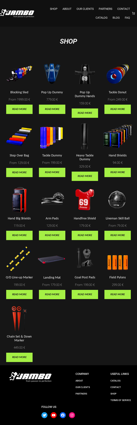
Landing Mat (52, 277)
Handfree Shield (85, 218)
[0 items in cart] (133, 13)
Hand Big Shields (19, 218)
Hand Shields (118, 155)
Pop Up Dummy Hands (85, 94)
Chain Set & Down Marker (19, 338)
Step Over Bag (19, 155)
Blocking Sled (19, 92)
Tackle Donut (117, 92)
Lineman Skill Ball (118, 218)
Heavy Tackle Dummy (85, 157)
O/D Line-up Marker (19, 277)
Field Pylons (117, 277)
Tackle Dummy (52, 155)
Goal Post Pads (85, 277)
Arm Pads (52, 218)
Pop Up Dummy (52, 92)
